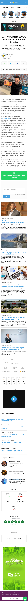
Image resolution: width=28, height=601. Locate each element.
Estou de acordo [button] (14, 598)
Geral (12, 7)
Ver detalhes (14, 524)
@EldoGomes (6, 118)
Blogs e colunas (7, 458)
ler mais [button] (20, 594)
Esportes (19, 7)
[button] (10, 526)
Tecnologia (5, 7)
